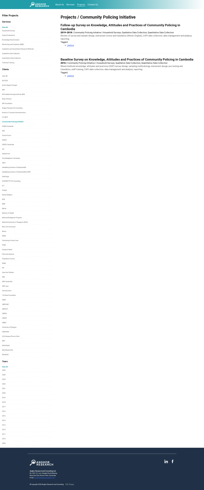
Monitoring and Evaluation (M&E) (13, 44)
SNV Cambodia (7, 281)
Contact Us (93, 4)
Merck (4, 208)
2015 (4, 416)
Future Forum (6, 135)
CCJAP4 (5, 117)
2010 (4, 439)
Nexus (4, 231)
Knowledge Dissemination (10, 40)
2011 (4, 434)
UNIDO (4, 322)
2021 (4, 388)
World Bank (6, 345)
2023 (4, 379)
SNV (3, 277)
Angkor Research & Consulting (12, 108)
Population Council (8, 259)
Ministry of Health (8, 213)
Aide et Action (7, 99)
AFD (3, 90)
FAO (3, 131)
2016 (4, 411)
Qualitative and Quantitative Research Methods (18, 49)
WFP (3, 341)
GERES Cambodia (8, 144)
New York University (8, 227)
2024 (4, 375)
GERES (4, 140)
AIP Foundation (7, 103)
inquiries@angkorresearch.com (44, 478)
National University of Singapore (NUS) (15, 222)
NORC (4, 236)
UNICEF (4, 318)
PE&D (4, 245)
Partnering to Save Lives (10, 240)
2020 (4, 393)
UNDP (4, 300)
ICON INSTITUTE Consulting (11, 181)
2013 (4, 425)
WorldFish (5, 354)
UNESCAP (5, 304)
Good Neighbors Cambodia (11, 158)
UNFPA (4, 313)
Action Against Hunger (9, 85)
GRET (4, 163)
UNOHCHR (5, 332)
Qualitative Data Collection (11, 53)
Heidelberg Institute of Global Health (14, 167)
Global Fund (6, 154)
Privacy (71, 484)
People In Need (7, 249)
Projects (81, 4)
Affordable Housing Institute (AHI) (13, 94)
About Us (59, 4)
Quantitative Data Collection (11, 58)
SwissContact (6, 291)
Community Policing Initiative (12, 122)
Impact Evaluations (8, 35)
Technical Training (8, 63)
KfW (3, 199)
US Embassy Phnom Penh (11, 336)
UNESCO (5, 309)
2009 (4, 443)
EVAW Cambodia (7, 126)
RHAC (4, 263)
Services (70, 4)
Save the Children (8, 272)
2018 (4, 402)
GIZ (3, 149)
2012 (4, 429)
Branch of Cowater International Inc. (14, 112)
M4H (3, 204)
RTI (3, 268)
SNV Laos (5, 286)
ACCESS (5, 80)
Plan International (8, 254)
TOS (66, 484)
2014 (4, 420)
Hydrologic (5, 176)
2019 (4, 397)
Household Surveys (8, 31)
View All (4, 76)
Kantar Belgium (7, 195)
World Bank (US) (7, 350)
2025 (4, 370)
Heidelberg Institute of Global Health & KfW (16, 172)
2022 (4, 384)
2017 (4, 407)
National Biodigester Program (12, 217)
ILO (3, 185)
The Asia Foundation (9, 295)
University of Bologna (9, 327)
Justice (70, 45)
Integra (4, 190)
